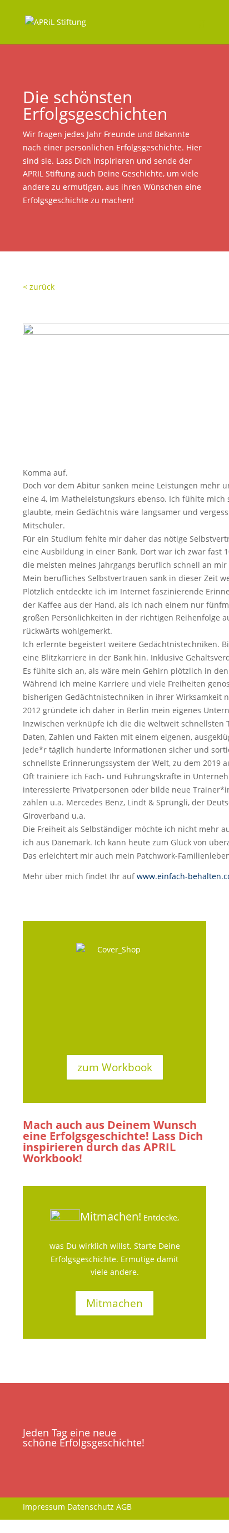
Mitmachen (114, 1303)
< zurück (38, 286)
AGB (124, 1506)
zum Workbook (114, 1067)
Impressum (44, 1506)
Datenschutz (90, 1506)
